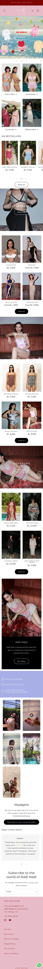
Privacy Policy (9, 948)
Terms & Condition (11, 953)
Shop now (21, 212)
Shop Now (21, 40)
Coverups (9, 129)
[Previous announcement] (4, 2)
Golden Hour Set (32, 302)
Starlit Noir (32, 265)
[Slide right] (26, 178)
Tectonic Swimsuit (11, 431)
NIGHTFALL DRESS (11, 561)
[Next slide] (26, 61)
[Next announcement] (39, 2)
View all (21, 185)
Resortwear (30, 129)
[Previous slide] (17, 61)
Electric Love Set (11, 302)
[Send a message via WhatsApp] (39, 965)
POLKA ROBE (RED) (11, 523)
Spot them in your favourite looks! (21, 822)
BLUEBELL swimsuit (28, 167)
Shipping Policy (10, 944)
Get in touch (8, 934)
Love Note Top (11, 265)
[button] (4, 10)
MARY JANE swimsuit (9, 167)
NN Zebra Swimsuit (32, 394)
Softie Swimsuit (32, 431)
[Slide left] (17, 178)
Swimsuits (30, 94)
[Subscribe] (36, 891)
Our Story (21, 661)
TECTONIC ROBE (32, 523)
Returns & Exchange (11, 939)
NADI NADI (24, 968)
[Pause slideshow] (40, 61)
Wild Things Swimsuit (11, 394)
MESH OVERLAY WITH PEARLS (31, 561)
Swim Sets (10, 94)
